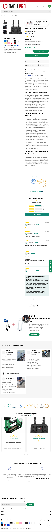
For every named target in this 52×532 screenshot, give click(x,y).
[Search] (49, 11)
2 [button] (35, 299)
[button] (2, 1)
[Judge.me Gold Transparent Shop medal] (33, 181)
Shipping (32, 41)
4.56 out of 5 (40, 201)
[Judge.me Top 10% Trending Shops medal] (39, 186)
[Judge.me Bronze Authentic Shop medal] (36, 406)
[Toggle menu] (2, 6)
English (15, 520)
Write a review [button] (37, 214)
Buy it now (37, 55)
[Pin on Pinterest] (37, 305)
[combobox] (26, 11)
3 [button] (37, 299)
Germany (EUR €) (7, 519)
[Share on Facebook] (30, 305)
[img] (27, 222)
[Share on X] (34, 305)
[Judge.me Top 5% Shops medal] (42, 406)
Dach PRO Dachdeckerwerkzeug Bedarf (13, 528)
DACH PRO (30, 75)
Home (2, 15)
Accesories (7, 15)
